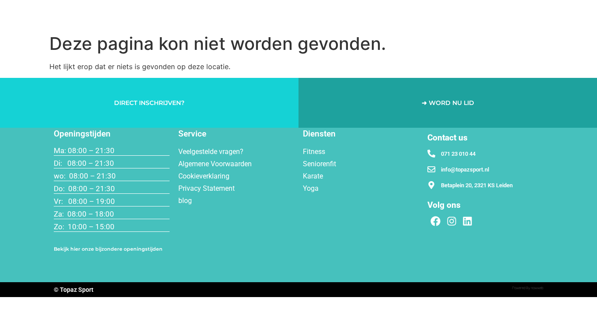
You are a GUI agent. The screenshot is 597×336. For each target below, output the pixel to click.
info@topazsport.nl (465, 169)
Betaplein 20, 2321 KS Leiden (477, 185)
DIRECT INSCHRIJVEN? (149, 103)
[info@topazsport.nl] (431, 169)
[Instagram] (452, 221)
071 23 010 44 (458, 153)
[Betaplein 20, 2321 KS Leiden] (431, 185)
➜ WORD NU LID (448, 103)
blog (185, 200)
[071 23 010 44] (431, 154)
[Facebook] (435, 221)
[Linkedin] (468, 221)
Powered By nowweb (527, 288)
